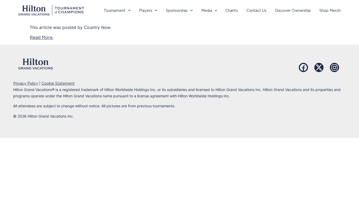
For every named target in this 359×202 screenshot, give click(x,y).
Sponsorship (177, 10)
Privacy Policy (25, 83)
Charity (231, 10)
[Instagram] (334, 67)
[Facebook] (303, 67)
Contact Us (256, 10)
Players (145, 10)
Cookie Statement (58, 83)
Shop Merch (330, 10)
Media (206, 10)
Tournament (114, 10)
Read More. (41, 37)
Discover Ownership (293, 10)
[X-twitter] (319, 67)
